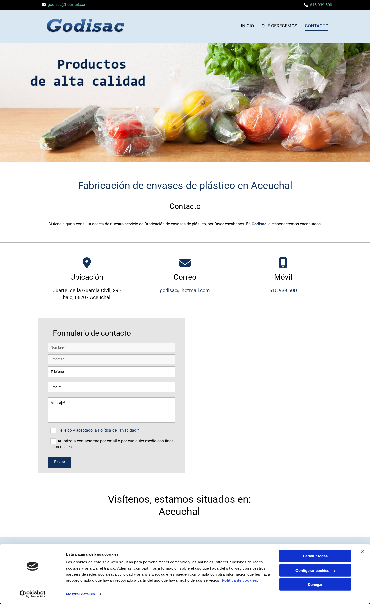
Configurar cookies (312, 570)
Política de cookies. (240, 580)
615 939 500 (321, 5)
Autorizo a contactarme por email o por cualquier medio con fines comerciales (111, 444)
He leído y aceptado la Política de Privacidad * (98, 430)
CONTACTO (316, 25)
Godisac (259, 224)
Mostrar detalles (80, 594)
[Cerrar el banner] (362, 551)
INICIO (247, 25)
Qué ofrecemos (279, 25)
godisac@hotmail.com (68, 4)
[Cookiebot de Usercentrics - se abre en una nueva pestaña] (33, 594)
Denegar (315, 584)
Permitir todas (315, 556)
